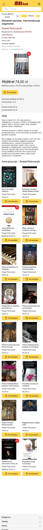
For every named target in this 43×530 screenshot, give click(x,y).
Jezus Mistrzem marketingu (8, 229)
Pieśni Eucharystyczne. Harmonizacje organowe (11, 346)
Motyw (31, 16)
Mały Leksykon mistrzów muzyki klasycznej (29, 229)
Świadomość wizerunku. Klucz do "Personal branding (10, 462)
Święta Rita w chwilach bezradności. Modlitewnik (10, 307)
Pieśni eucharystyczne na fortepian (31, 307)
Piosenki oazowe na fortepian (30, 385)
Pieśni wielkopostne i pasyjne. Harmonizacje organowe (11, 385)
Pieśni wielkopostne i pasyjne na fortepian (30, 346)
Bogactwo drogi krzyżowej (28, 462)
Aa (17, 16)
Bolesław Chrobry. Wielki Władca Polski (30, 190)
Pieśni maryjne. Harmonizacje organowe (8, 424)
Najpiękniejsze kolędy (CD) (31, 424)
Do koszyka (11, 92)
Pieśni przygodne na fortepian (10, 268)
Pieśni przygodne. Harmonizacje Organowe (29, 268)
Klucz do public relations (8, 190)
